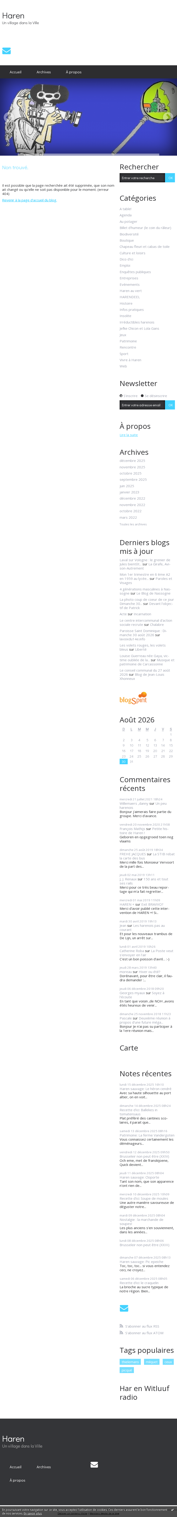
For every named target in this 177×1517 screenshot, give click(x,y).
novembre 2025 (132, 467)
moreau (126, 971)
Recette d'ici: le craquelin (139, 1282)
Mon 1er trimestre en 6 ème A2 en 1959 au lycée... (145, 576)
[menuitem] (15, 72)
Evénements (130, 284)
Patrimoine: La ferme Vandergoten (147, 1135)
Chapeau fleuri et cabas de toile (145, 246)
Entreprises (129, 278)
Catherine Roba (132, 950)
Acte (123, 614)
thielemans (130, 1362)
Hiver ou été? (149, 971)
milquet (152, 1362)
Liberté (141, 649)
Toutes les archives (133, 524)
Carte (129, 1048)
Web (123, 366)
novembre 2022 (132, 505)
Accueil (15, 71)
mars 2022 (128, 517)
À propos (74, 71)
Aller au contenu (14, 3)
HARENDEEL (130, 297)
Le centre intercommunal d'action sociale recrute (146, 622)
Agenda (126, 215)
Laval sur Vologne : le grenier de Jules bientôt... (145, 562)
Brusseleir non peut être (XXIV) (144, 1156)
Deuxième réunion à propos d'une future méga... (145, 1020)
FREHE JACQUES (133, 854)
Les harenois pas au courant (142, 927)
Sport (124, 354)
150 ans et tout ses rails (144, 881)
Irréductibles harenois (137, 322)
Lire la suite (129, 434)
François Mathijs (132, 828)
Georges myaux (132, 992)
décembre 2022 (132, 498)
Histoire (126, 303)
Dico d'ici (126, 259)
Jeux (123, 335)
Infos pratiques (132, 309)
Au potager (128, 221)
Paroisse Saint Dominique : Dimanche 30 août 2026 (143, 632)
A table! (125, 209)
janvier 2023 (129, 492)
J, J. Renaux (128, 879)
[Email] (6, 50)
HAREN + (127, 904)
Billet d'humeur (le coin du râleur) (145, 228)
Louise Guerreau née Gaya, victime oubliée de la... (144, 657)
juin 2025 (127, 486)
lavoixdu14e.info (132, 639)
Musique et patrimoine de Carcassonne (147, 662)
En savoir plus (33, 1513)
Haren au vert (131, 291)
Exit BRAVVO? (152, 904)
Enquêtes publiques (135, 272)
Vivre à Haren (130, 360)
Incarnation (142, 614)
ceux (168, 1362)
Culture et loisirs (132, 253)
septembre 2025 (133, 479)
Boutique (127, 240)
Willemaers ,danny (134, 803)
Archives (44, 71)
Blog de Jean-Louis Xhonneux (142, 676)
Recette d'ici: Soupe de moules (144, 1198)
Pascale (126, 1018)
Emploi (125, 265)
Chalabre (157, 624)
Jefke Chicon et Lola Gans (139, 328)
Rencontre (128, 347)
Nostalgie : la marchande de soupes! (141, 1221)
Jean (123, 925)
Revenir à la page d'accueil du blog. (29, 200)
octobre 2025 (131, 473)
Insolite (125, 316)
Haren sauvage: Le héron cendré (145, 1088)
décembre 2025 (132, 460)
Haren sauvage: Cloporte (139, 1177)
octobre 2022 (131, 511)
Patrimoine (128, 341)
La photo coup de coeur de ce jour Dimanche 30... (147, 601)
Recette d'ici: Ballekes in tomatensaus (138, 1112)
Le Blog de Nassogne (153, 593)
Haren (13, 15)
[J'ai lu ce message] (172, 1509)
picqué (127, 1370)
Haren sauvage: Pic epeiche (141, 1261)
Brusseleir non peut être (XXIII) (144, 1244)
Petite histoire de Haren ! (144, 830)
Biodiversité (129, 234)
